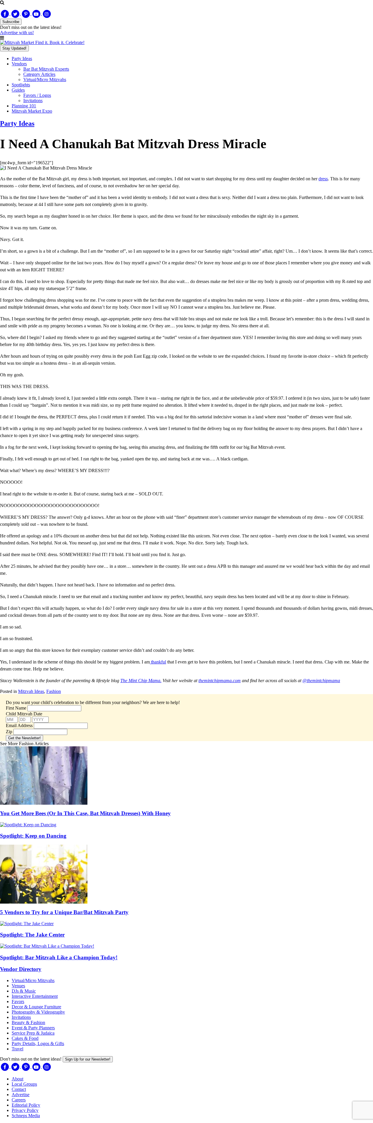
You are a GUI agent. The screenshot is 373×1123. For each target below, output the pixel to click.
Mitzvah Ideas (31, 691)
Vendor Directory (20, 969)
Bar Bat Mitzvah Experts (46, 69)
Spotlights (21, 84)
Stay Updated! (14, 48)
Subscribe (10, 22)
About (17, 1078)
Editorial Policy (26, 1105)
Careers (19, 1099)
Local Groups (24, 1084)
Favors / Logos (37, 95)
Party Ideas (22, 58)
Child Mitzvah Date (24, 713)
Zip (9, 731)
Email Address (19, 725)
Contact (19, 1089)
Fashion (53, 691)
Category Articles (39, 74)
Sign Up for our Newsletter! (87, 1059)
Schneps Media (26, 1115)
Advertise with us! (17, 32)
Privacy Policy (25, 1110)
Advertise (20, 1094)
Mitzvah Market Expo (32, 111)
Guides (18, 90)
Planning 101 (24, 105)
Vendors (19, 63)
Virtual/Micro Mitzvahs (44, 79)
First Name (16, 707)
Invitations (33, 100)
